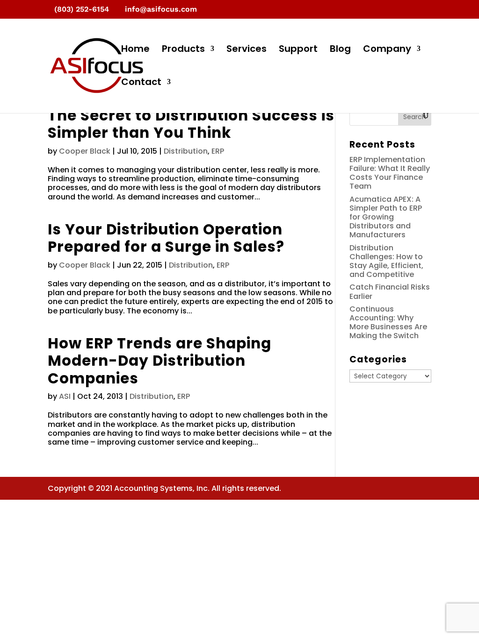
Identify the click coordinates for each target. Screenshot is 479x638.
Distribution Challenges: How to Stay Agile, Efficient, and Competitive (386, 261)
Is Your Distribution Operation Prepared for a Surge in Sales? (166, 238)
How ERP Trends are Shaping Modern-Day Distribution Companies (159, 361)
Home (135, 50)
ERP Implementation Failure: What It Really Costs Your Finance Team (389, 173)
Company (387, 50)
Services (246, 50)
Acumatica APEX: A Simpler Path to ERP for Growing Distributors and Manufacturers (385, 217)
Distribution (186, 151)
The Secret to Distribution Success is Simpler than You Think (191, 124)
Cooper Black (84, 151)
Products (183, 50)
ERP (217, 151)
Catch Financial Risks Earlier (389, 291)
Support (298, 50)
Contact (141, 83)
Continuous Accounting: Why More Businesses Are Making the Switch (388, 322)
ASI (65, 396)
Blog (340, 50)
